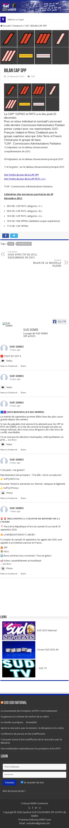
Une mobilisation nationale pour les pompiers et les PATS (31, 748)
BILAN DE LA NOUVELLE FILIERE (47, 263)
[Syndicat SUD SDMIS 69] (34, 7)
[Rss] (29, 808)
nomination (24, 244)
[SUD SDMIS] (9, 324)
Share (23, 366)
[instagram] (39, 808)
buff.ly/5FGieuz (11, 488)
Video (9, 360)
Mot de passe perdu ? (14, 791)
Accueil (6, 25)
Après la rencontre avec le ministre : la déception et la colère (32, 728)
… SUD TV (41, 668)
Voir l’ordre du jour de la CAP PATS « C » (25, 178)
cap (11, 244)
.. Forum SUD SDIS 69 (46, 649)
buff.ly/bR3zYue (11, 479)
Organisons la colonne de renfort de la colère (25, 716)
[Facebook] (32, 808)
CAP (27, 25)
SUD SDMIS (17, 346)
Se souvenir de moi (33, 782)
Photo (9, 493)
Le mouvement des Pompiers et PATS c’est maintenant (29, 711)
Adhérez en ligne (15, 19)
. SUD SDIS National (46, 630)
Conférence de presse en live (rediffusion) (23, 733)
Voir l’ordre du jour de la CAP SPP (21, 174)
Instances (18, 25)
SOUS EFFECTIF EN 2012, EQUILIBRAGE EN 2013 (22, 255)
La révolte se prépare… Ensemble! (19, 722)
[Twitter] (36, 808)
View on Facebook (8, 366)
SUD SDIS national (15, 703)
